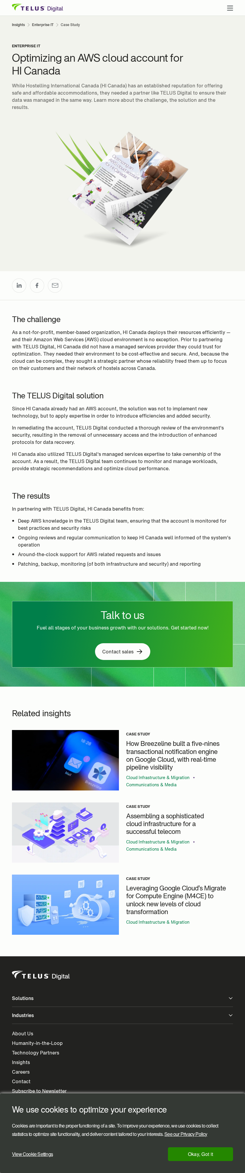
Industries (23, 1015)
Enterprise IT (26, 46)
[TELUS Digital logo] (41, 975)
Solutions (22, 998)
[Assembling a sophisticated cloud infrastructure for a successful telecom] (65, 832)
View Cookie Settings (32, 1154)
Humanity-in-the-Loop (37, 1043)
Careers (21, 1071)
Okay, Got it (200, 1154)
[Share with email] (55, 285)
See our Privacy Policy (185, 1134)
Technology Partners (35, 1052)
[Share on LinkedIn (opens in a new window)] (19, 285)
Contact (21, 1081)
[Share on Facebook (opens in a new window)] (37, 285)
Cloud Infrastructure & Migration (157, 778)
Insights (21, 1062)
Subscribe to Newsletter (39, 1091)
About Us (22, 1033)
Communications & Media (151, 785)
